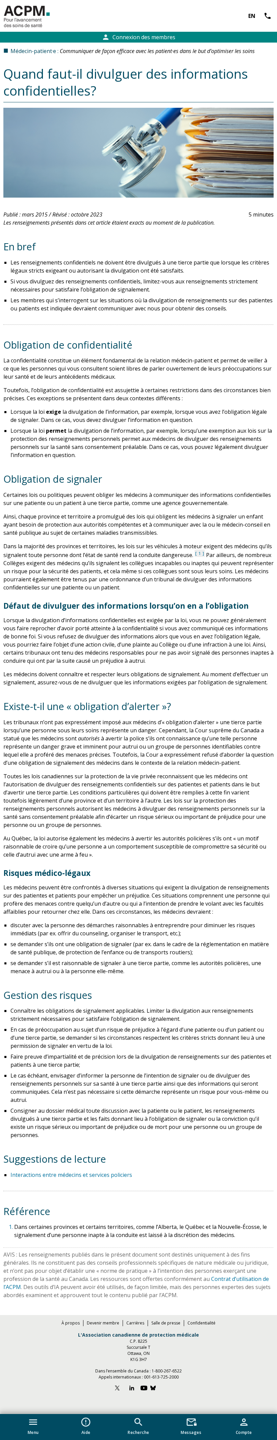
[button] (33, 1425)
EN (251, 16)
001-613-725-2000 (161, 1377)
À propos (70, 1323)
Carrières (135, 1323)
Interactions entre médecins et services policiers (71, 1175)
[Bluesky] (156, 1389)
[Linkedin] (131, 1389)
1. (11, 1227)
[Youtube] (143, 1389)
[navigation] (138, 1427)
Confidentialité (201, 1323)
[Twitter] (120, 1389)
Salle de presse (165, 1323)
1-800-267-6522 (167, 1371)
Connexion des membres (138, 37)
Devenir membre (103, 1323)
